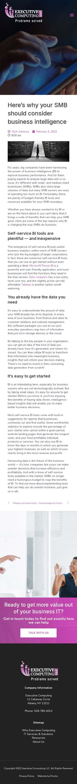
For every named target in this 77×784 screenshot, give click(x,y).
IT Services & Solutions (38, 734)
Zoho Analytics (38, 277)
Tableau (26, 285)
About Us (38, 742)
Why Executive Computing (38, 730)
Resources (38, 738)
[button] (72, 15)
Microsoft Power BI (41, 266)
